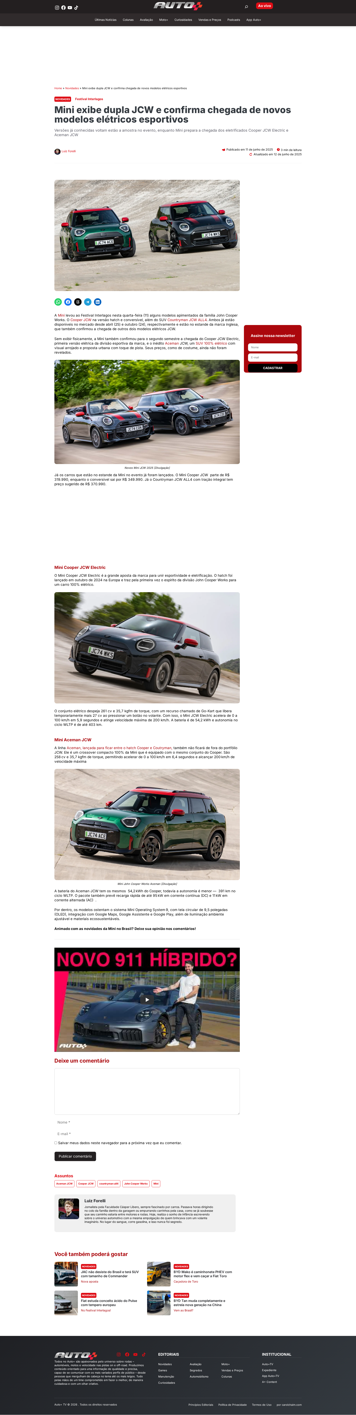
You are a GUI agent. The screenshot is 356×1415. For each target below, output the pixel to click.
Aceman (172, 343)
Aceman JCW (64, 1183)
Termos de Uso (262, 1404)
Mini (62, 315)
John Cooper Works (136, 1183)
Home (58, 88)
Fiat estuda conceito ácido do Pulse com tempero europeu (109, 1303)
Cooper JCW (81, 320)
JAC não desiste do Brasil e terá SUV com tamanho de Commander (110, 1274)
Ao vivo (264, 6)
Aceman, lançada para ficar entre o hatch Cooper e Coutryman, (120, 748)
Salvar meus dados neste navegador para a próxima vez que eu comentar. (120, 1143)
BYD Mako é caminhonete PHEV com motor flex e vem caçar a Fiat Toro (203, 1274)
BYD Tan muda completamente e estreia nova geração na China (199, 1303)
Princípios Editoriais (201, 1404)
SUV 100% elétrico (211, 343)
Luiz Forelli (69, 151)
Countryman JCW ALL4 (187, 320)
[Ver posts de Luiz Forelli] (57, 152)
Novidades (72, 88)
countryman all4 (108, 1183)
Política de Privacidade (232, 1404)
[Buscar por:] (246, 6)
